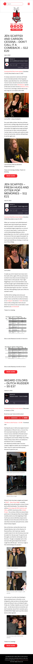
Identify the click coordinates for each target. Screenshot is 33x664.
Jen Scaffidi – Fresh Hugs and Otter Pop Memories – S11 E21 (16, 190)
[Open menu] (29, 3)
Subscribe (20, 67)
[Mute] (22, 418)
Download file (8, 71)
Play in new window (17, 71)
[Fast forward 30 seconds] (16, 65)
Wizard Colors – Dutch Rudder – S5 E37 (16, 383)
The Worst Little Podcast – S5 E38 (13, 422)
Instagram (10, 300)
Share (26, 67)
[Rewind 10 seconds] (11, 65)
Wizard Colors (25, 86)
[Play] (6, 418)
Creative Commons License (21, 660)
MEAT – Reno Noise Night (12, 502)
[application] (16, 417)
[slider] (26, 417)
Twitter (21, 300)
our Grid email (15, 306)
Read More (11, 176)
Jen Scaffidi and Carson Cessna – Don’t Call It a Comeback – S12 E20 (16, 43)
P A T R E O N (16, 29)
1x (13, 65)
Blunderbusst (21, 84)
